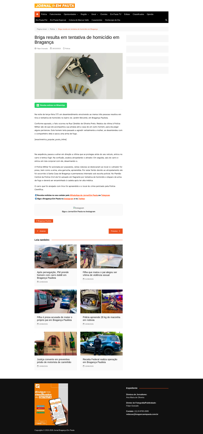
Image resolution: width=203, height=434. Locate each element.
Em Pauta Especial (58, 20)
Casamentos (97, 20)
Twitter (81, 198)
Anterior (43, 231)
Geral (93, 14)
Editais (127, 14)
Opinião (150, 14)
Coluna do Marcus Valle (79, 20)
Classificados (138, 14)
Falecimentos (55, 14)
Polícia (44, 14)
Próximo (114, 231)
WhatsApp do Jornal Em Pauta (84, 195)
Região (84, 14)
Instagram (68, 198)
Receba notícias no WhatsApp (52, 105)
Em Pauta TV (115, 14)
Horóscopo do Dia (112, 20)
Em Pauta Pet (41, 20)
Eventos (104, 14)
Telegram (105, 195)
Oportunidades (70, 14)
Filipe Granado (42, 48)
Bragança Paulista (44, 221)
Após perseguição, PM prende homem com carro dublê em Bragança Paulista (53, 275)
